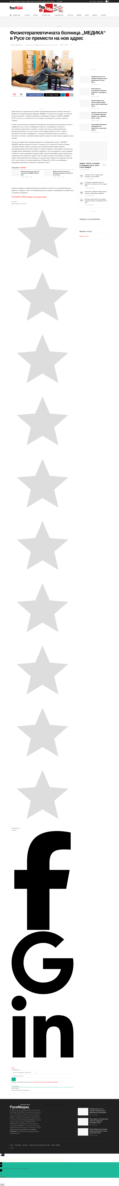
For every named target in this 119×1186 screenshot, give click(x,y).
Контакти (23, 1)
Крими (35, 15)
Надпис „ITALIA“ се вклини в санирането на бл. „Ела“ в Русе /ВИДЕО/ (90, 165)
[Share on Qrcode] (67, 95)
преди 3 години (29, 45)
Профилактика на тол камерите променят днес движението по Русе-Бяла (98, 1110)
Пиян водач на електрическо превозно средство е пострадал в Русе (99, 1120)
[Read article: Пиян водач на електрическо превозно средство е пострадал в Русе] (85, 91)
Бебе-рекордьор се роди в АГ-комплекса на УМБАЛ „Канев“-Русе (30, 173)
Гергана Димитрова (16, 45)
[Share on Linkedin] (63, 95)
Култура (70, 15)
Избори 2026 (46, 15)
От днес (103, 15)
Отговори (3, 1177)
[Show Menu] (10, 15)
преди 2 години (25, 177)
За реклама (17, 1)
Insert (2, 1185)
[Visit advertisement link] (51, 8)
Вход (94, 1)
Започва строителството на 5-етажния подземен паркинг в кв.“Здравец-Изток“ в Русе (96, 200)
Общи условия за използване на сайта (36, 1)
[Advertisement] (59, 20)
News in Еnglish (50, 1)
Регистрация (100, 1)
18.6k (31, 177)
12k (63, 177)
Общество (16, 15)
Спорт (87, 15)
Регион (27, 15)
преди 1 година (57, 177)
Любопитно (59, 15)
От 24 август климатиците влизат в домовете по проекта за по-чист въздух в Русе (96, 184)
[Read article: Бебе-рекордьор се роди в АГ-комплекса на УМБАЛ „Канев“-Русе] (15, 173)
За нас (11, 1)
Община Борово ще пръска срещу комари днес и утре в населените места (98, 1131)
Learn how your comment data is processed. (46, 1082)
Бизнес (94, 15)
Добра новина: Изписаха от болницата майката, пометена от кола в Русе (63, 173)
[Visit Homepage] (16, 8)
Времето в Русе (84, 236)
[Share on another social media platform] (71, 95)
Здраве (79, 15)
